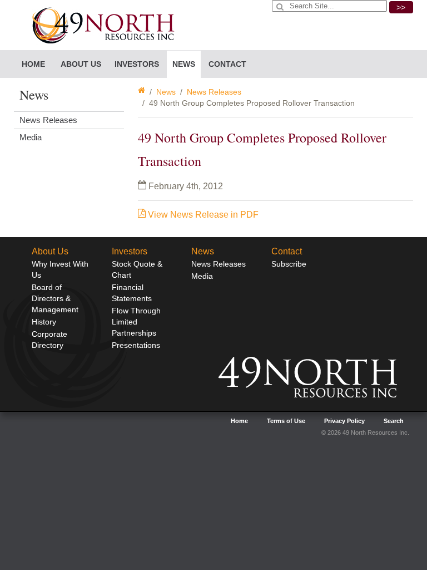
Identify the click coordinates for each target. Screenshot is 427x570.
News (166, 91)
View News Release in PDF (202, 214)
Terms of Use (286, 420)
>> (400, 7)
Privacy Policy (344, 420)
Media (30, 137)
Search (394, 420)
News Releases (214, 91)
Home (33, 64)
